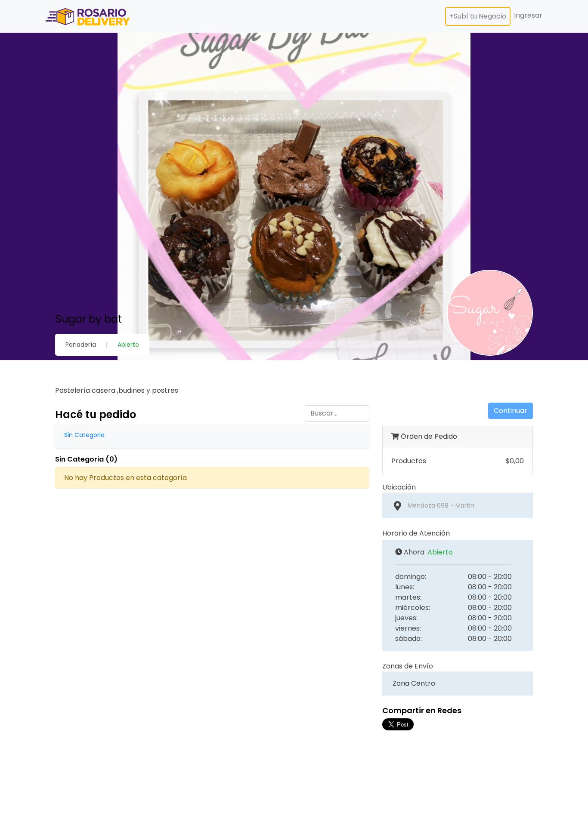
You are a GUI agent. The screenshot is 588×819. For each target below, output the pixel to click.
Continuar (510, 411)
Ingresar (528, 15)
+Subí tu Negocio (477, 16)
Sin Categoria (84, 435)
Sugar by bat (89, 319)
